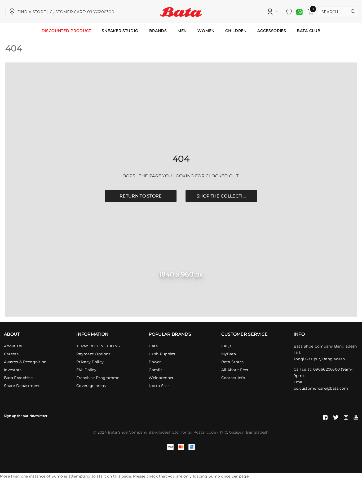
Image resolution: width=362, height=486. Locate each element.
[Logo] (181, 11)
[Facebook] (325, 417)
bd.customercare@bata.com (321, 388)
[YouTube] (356, 417)
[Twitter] (335, 417)
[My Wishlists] (287, 12)
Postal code (204, 432)
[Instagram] (346, 417)
